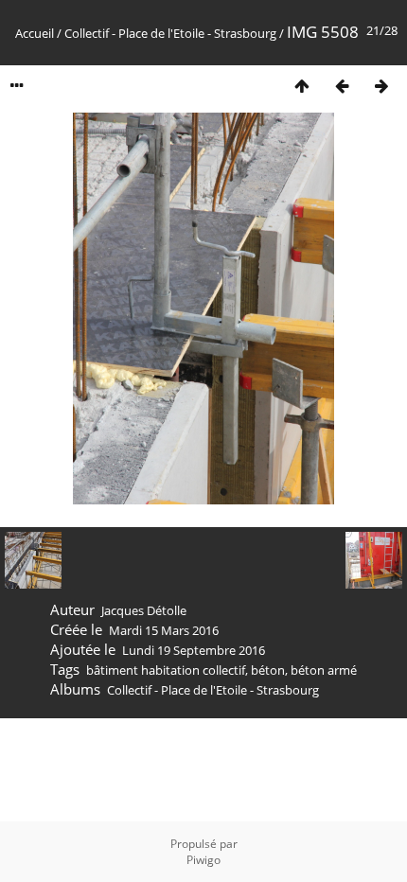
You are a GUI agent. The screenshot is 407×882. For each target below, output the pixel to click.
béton (268, 670)
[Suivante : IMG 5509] (381, 86)
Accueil (34, 33)
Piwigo (203, 860)
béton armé (324, 670)
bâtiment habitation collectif (165, 670)
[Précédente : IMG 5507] (342, 86)
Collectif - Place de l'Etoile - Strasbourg (170, 33)
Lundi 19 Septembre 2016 (193, 650)
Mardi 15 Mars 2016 (164, 630)
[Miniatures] (302, 86)
